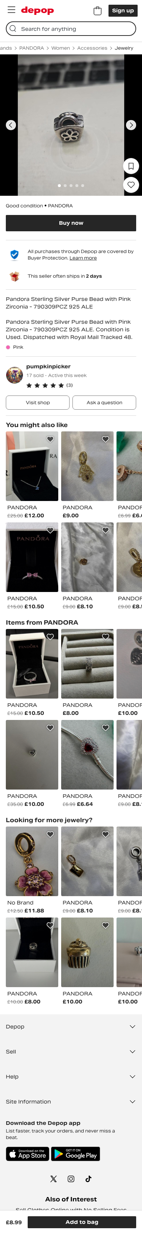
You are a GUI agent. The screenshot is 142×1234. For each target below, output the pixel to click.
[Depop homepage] (37, 11)
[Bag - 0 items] (98, 11)
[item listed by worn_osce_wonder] (87, 952)
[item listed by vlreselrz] (32, 664)
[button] (81, 385)
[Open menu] (11, 9)
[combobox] (71, 28)
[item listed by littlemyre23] (87, 755)
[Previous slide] (11, 125)
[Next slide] (131, 125)
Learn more (83, 258)
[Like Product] (50, 439)
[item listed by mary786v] (87, 557)
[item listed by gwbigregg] (32, 861)
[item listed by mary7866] (87, 466)
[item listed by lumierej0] (32, 466)
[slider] (71, 125)
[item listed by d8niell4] (87, 664)
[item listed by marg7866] (87, 861)
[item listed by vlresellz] (32, 557)
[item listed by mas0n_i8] (32, 755)
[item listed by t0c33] (32, 952)
